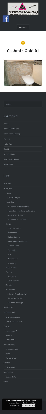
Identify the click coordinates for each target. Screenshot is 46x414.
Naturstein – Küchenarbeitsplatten (21, 211)
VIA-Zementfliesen (11, 159)
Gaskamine (12, 276)
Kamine (7, 139)
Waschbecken (13, 233)
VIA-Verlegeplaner (13, 317)
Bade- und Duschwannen (17, 241)
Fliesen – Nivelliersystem (17, 294)
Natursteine (8, 144)
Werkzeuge (8, 164)
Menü (24, 27)
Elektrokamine (13, 281)
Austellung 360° (12, 349)
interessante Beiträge (12, 134)
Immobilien (8, 307)
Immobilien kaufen (11, 128)
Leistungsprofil (12, 331)
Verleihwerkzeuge (15, 298)
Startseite (7, 183)
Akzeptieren (28, 405)
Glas (9, 254)
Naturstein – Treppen (16, 215)
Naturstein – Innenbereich (18, 219)
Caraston (9, 285)
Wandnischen (13, 259)
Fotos (6, 381)
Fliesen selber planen (14, 321)
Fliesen (6, 123)
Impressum (8, 372)
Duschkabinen (13, 246)
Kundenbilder (11, 358)
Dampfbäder (13, 250)
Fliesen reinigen (14, 198)
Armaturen (12, 263)
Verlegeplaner (9, 154)
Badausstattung (14, 237)
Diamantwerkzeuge (15, 303)
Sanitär (6, 149)
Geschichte (10, 340)
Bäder (8, 353)
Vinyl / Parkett (11, 267)
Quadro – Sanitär (14, 228)
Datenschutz (11, 377)
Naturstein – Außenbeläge (18, 206)
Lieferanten (10, 367)
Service (9, 335)
